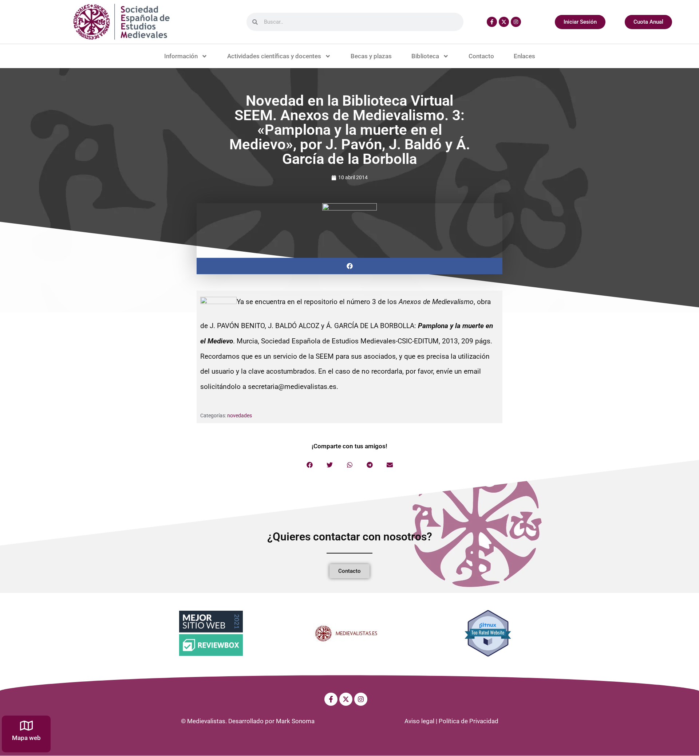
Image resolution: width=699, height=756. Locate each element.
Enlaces (524, 56)
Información (181, 56)
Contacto (481, 56)
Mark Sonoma (295, 721)
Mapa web (26, 737)
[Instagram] (516, 22)
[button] (349, 266)
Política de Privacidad (468, 721)
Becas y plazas (371, 56)
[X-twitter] (504, 22)
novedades (239, 415)
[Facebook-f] (492, 22)
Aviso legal (419, 721)
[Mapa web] (26, 725)
